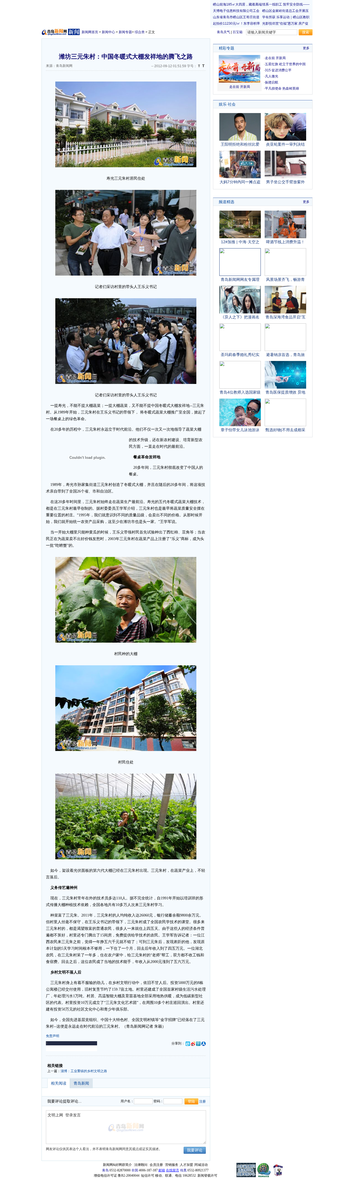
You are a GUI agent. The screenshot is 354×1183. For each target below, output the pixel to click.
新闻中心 (108, 32)
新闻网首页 (90, 32)
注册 (202, 1101)
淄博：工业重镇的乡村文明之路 (84, 1071)
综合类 (140, 32)
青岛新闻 (81, 1083)
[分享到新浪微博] (193, 1043)
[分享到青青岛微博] (188, 1043)
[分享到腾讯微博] (198, 1043)
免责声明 (52, 1036)
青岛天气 (223, 32)
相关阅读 (58, 1083)
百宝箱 (238, 32)
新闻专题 (125, 32)
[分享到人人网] (203, 1043)
